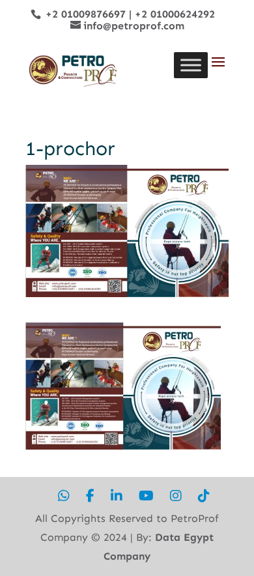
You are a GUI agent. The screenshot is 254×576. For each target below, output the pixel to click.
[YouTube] (146, 496)
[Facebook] (90, 496)
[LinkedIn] (116, 496)
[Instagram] (176, 496)
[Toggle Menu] (190, 65)
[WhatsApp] (64, 496)
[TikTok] (204, 496)
